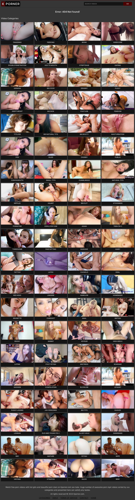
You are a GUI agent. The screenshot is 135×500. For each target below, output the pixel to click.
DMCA (55, 498)
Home (93, 498)
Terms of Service (68, 498)
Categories (44, 498)
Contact (84, 498)
